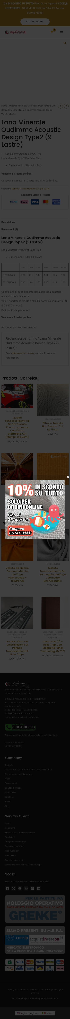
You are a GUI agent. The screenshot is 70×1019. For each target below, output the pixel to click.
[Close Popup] (68, 477)
